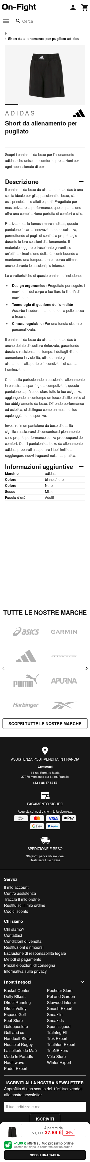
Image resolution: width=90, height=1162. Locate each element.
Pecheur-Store (59, 990)
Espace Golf (15, 1014)
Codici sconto (16, 911)
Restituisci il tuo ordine (45, 860)
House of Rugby (18, 1044)
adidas (20, 113)
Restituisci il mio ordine (24, 905)
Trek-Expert (57, 1038)
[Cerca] (18, 21)
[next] (86, 668)
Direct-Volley (15, 1008)
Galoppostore (16, 1026)
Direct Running (17, 1002)
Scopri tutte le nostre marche (45, 723)
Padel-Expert (15, 1068)
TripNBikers (57, 1050)
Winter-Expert (59, 1062)
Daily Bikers (15, 996)
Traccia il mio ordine (22, 899)
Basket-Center (17, 990)
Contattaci (45, 767)
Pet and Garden (61, 996)
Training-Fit (57, 1032)
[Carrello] (85, 7)
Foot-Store (13, 1020)
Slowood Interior (61, 1002)
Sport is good (58, 1026)
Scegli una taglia (45, 1155)
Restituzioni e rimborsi (24, 947)
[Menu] (6, 21)
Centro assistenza (20, 893)
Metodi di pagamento (22, 959)
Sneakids (55, 1020)
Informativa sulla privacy (25, 971)
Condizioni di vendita (23, 941)
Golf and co (14, 1032)
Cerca (27, 21)
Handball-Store (17, 1038)
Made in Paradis (18, 1056)
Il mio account (16, 887)
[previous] (3, 668)
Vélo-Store (56, 1056)
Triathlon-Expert (61, 1044)
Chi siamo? (14, 929)
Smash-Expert (59, 1008)
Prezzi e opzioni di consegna (29, 965)
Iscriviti (45, 1119)
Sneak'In (54, 1014)
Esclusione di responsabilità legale (35, 953)
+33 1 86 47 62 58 (45, 782)
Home (9, 33)
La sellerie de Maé (20, 1050)
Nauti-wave (14, 1062)
